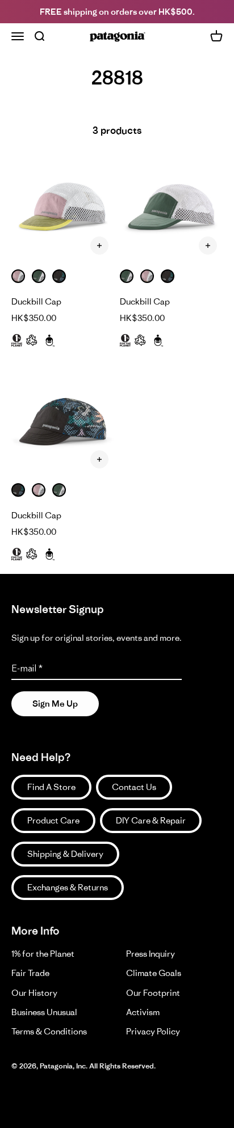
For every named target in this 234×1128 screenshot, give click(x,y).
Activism (143, 1012)
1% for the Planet (42, 953)
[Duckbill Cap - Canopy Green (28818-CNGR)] (171, 209)
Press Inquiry (150, 953)
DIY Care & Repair (151, 820)
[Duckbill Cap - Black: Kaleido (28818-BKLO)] (62, 422)
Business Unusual (44, 1012)
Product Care (53, 820)
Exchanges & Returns (67, 887)
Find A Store (51, 786)
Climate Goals (153, 973)
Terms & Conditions (49, 1031)
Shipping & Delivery (65, 853)
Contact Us (134, 786)
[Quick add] (99, 245)
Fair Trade (30, 973)
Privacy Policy (153, 1031)
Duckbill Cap (36, 301)
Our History (34, 992)
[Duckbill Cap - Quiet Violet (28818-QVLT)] (62, 209)
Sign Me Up (55, 703)
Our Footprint (153, 992)
